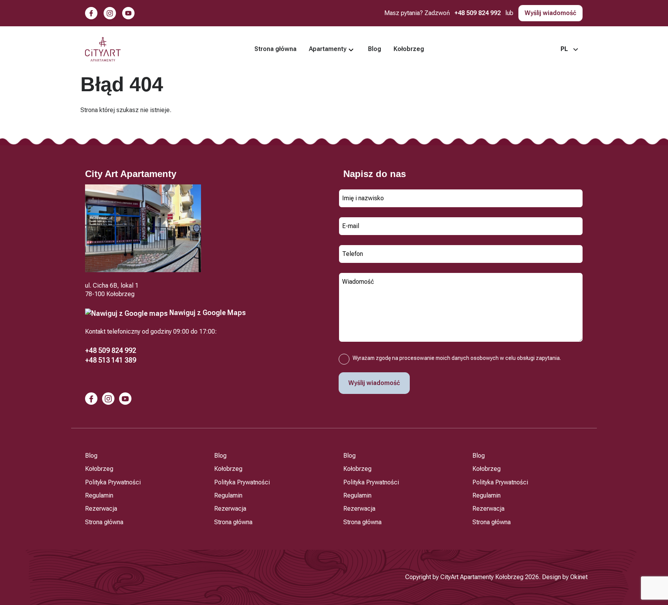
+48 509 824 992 (478, 13)
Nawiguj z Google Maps (207, 312)
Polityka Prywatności (113, 482)
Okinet (579, 577)
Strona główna (275, 49)
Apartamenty (327, 49)
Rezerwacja (101, 508)
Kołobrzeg (409, 49)
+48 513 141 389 (110, 360)
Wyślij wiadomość (550, 13)
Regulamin (99, 495)
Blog (374, 49)
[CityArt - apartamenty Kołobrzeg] (103, 49)
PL (564, 49)
